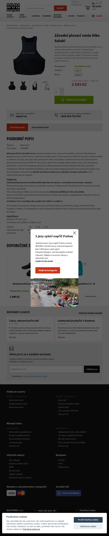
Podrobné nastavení (31, 529)
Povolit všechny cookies (88, 520)
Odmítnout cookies (88, 526)
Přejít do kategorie (48, 270)
